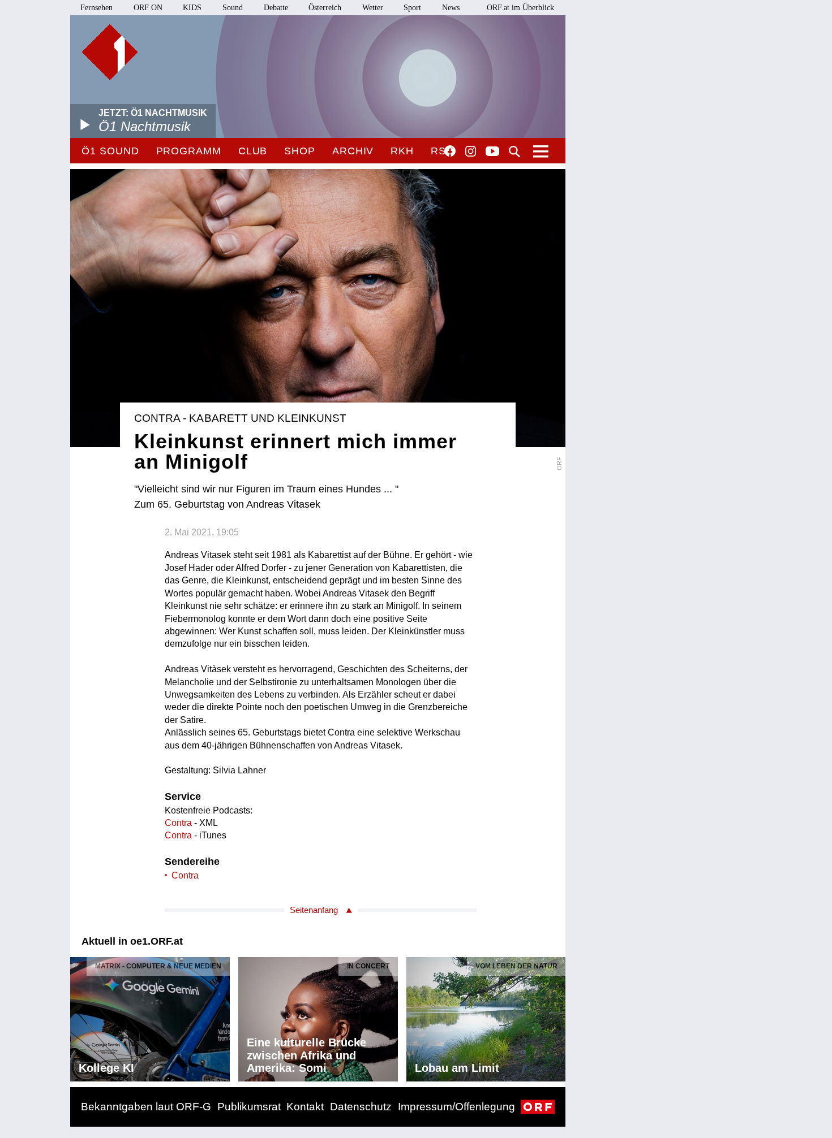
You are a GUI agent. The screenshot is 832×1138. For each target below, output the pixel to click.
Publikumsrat (249, 1107)
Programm (188, 151)
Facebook (450, 151)
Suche (514, 151)
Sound (232, 7)
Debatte (276, 7)
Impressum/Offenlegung (456, 1107)
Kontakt (305, 1107)
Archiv (353, 151)
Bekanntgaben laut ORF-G (146, 1107)
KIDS (192, 7)
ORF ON (148, 7)
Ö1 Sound (110, 151)
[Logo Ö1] (110, 52)
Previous (79, 1015)
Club (253, 151)
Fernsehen (96, 7)
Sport (412, 7)
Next (556, 1015)
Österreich (324, 7)
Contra (178, 823)
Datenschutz (361, 1107)
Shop (299, 151)
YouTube (492, 152)
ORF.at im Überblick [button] (520, 7)
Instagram (470, 151)
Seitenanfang (314, 910)
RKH (402, 151)
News (451, 7)
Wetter (372, 7)
